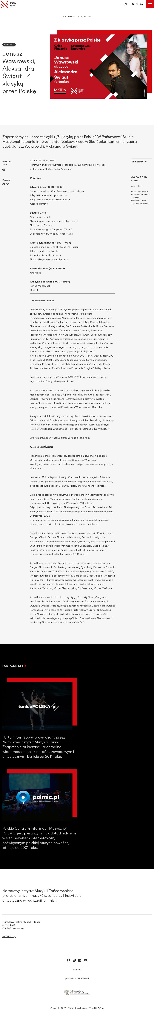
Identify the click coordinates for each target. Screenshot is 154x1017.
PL (126, 4)
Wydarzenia (86, 16)
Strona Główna (69, 16)
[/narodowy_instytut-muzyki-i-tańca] (79, 961)
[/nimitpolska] (74, 961)
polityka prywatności (77, 978)
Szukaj (139, 4)
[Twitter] (7, 184)
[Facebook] (3, 184)
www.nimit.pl (9, 936)
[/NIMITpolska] (68, 961)
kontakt (77, 969)
